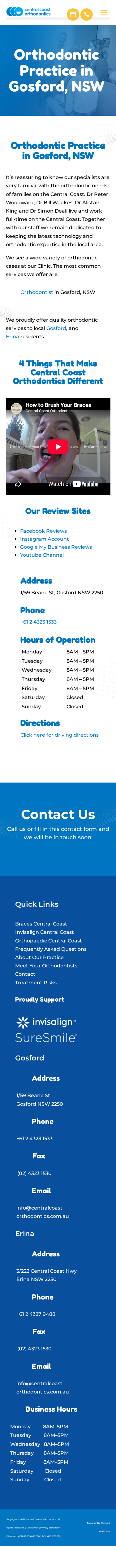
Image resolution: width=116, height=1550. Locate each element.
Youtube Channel (42, 555)
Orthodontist (36, 292)
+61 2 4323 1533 (38, 622)
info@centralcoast (39, 1208)
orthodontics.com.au (42, 1216)
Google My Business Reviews (56, 547)
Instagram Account (44, 539)
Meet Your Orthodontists (46, 966)
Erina (12, 337)
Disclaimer (32, 1527)
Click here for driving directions (59, 735)
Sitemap (11, 1536)
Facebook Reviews (43, 531)
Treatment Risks (36, 983)
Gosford (56, 328)
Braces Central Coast (41, 924)
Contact (25, 974)
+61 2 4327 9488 (35, 1314)
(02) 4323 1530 (34, 1173)
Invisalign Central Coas (43, 932)
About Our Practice (39, 957)
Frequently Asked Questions (51, 949)
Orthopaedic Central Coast (48, 941)
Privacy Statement (50, 1527)
